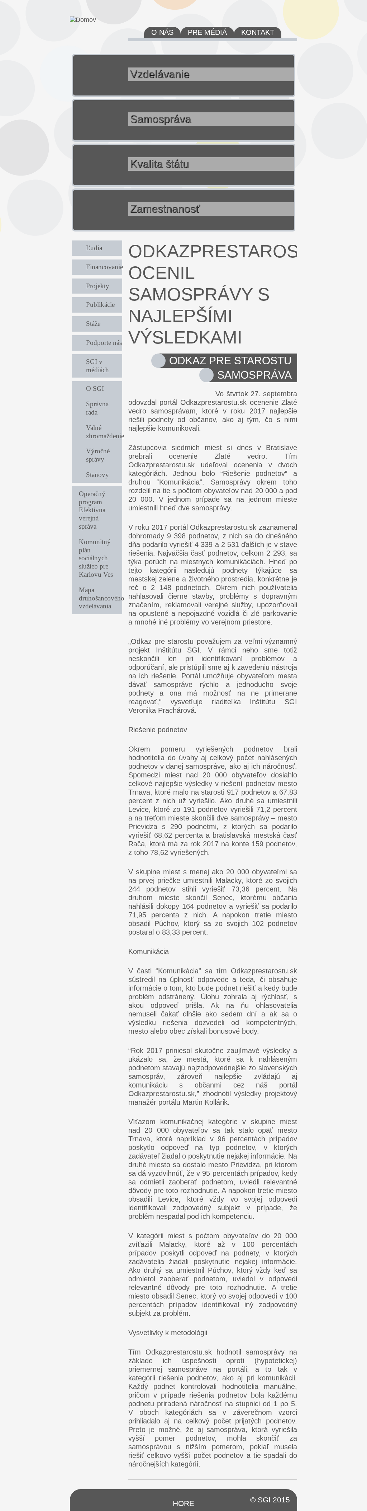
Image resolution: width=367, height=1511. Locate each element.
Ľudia (94, 248)
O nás (162, 32)
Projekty (97, 286)
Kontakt (257, 32)
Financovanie (104, 267)
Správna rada (97, 408)
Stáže (93, 323)
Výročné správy (98, 455)
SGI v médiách (97, 366)
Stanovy (97, 474)
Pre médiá (207, 32)
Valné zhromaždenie (104, 432)
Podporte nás (104, 342)
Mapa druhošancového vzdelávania (100, 598)
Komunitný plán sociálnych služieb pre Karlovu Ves (96, 558)
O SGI (95, 388)
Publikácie (100, 304)
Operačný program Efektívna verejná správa (92, 510)
